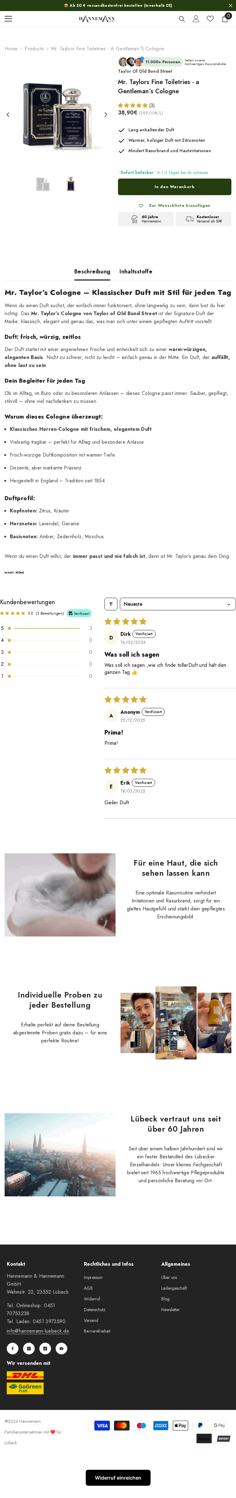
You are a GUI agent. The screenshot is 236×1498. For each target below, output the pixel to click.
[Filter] (110, 604)
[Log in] (196, 18)
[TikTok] (45, 1348)
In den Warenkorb (175, 187)
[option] (57, 109)
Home (11, 48)
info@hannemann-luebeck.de (38, 1330)
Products (34, 48)
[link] (60, 894)
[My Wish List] (210, 18)
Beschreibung (92, 272)
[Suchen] (182, 19)
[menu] (8, 18)
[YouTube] (61, 1348)
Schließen (230, 5)
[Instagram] (29, 1348)
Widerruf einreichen (118, 1478)
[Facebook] (12, 1348)
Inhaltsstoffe (136, 272)
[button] (8, 109)
